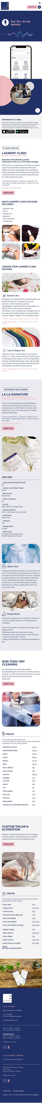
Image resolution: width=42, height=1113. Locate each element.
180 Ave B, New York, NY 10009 (12, 1010)
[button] (39, 3)
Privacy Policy (7, 1091)
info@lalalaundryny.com (10, 1020)
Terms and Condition (18, 1091)
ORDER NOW (32, 7)
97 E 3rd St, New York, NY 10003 (12, 1059)
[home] (6, 6)
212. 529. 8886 (7, 1014)
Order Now (8, 193)
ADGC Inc (36, 1094)
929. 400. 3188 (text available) (12, 1016)
